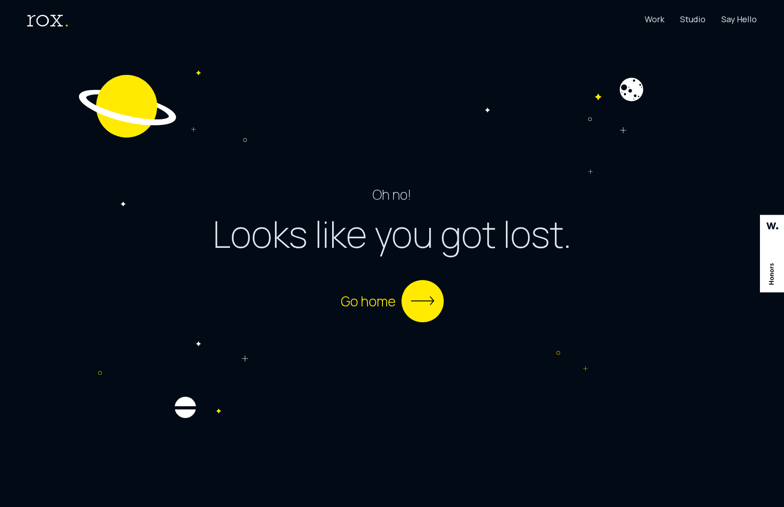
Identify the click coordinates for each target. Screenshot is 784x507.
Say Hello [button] (739, 19)
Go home (368, 301)
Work (654, 19)
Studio (693, 19)
